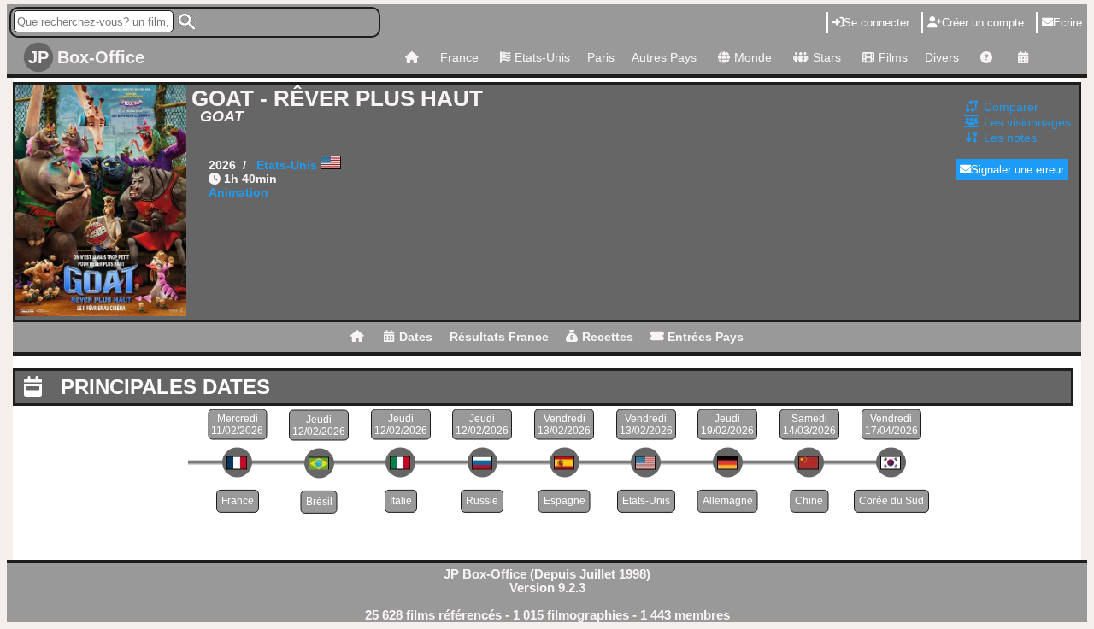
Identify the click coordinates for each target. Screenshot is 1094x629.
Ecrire (1067, 22)
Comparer (1011, 107)
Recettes (607, 337)
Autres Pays (664, 57)
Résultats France (499, 337)
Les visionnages (1027, 122)
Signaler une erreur (1017, 169)
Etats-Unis (542, 57)
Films (893, 57)
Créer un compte (983, 22)
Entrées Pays (706, 337)
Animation (238, 192)
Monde (753, 57)
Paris (601, 57)
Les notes (1010, 137)
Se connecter (876, 22)
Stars (827, 57)
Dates (415, 337)
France (459, 57)
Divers (942, 57)
